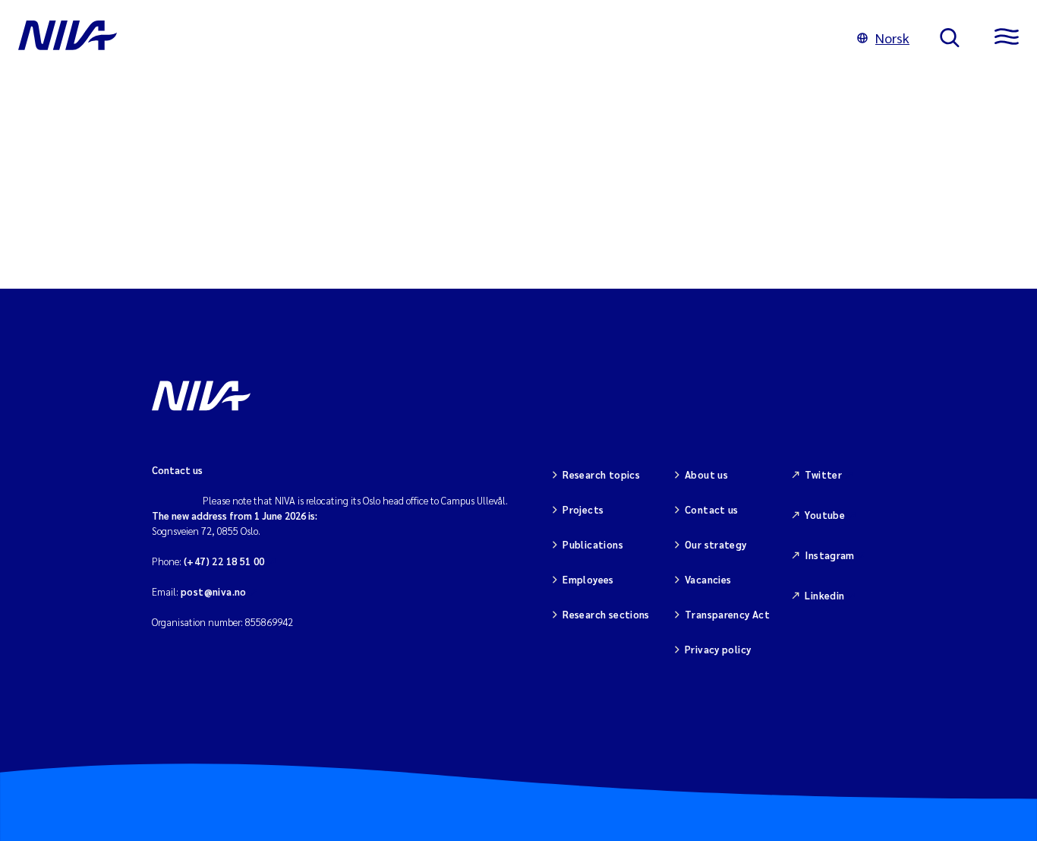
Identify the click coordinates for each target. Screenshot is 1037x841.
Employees (588, 579)
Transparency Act (727, 614)
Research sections (606, 614)
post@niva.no (214, 591)
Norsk (892, 37)
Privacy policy (718, 649)
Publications (593, 544)
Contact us (712, 509)
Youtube (825, 514)
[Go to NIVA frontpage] (422, 38)
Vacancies (708, 579)
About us (706, 474)
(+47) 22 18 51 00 (224, 561)
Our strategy (716, 544)
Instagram (830, 555)
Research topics (601, 474)
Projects (583, 509)
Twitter (823, 474)
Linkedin (824, 595)
